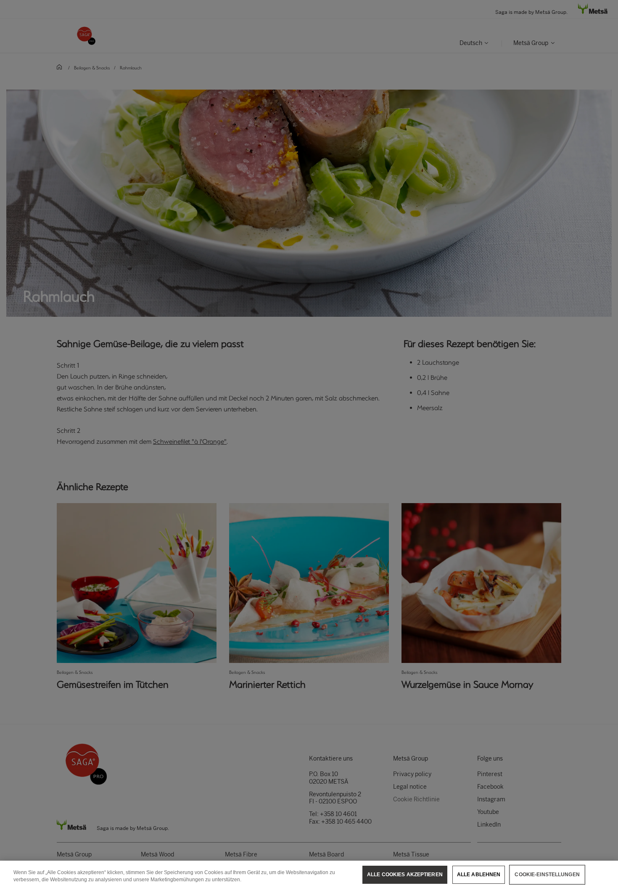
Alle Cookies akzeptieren (405, 874)
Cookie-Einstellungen (547, 874)
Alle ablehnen (479, 874)
